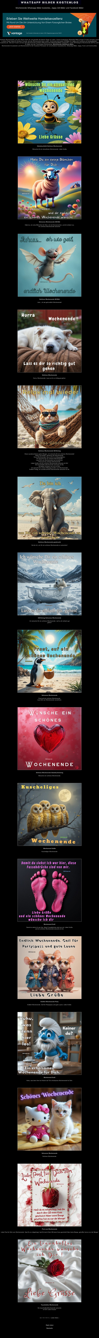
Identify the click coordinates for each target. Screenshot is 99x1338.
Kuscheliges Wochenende (49, 850)
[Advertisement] (49, 64)
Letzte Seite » (55, 1318)
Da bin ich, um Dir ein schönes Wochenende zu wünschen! (49, 543)
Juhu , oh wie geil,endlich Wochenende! (49, 300)
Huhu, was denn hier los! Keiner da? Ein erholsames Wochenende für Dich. (49, 1079)
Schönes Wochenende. (49, 1154)
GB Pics (93, 42)
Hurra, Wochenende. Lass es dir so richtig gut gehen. (49, 376)
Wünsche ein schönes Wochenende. (49, 774)
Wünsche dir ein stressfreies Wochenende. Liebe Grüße (49, 147)
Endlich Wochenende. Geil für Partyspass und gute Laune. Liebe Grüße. (49, 1003)
